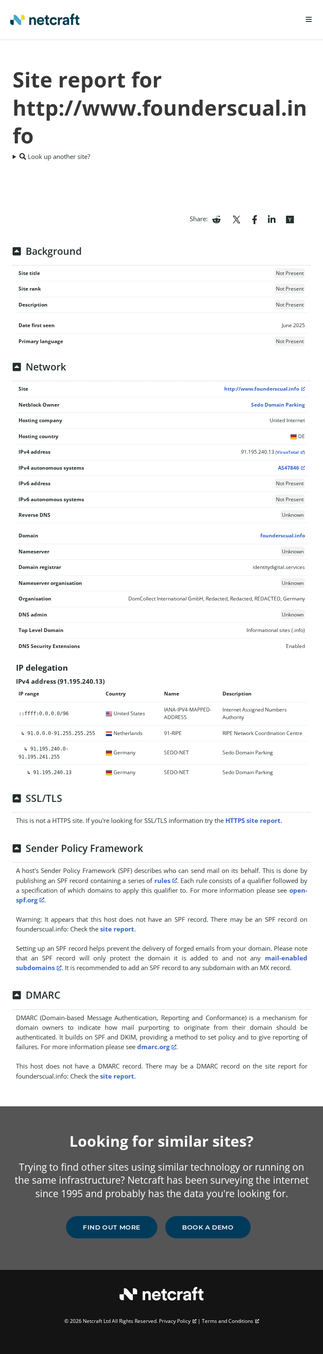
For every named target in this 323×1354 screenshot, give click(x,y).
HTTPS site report (253, 820)
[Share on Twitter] (236, 219)
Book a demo (208, 1227)
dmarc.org (153, 1046)
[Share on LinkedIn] (271, 219)
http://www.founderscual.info (261, 388)
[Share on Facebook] (254, 219)
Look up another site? (58, 156)
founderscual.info (282, 535)
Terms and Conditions (227, 1321)
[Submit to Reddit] (216, 219)
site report (117, 929)
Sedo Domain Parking (278, 404)
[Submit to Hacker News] (290, 219)
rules (162, 880)
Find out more (111, 1227)
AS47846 (288, 467)
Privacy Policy (175, 1321)
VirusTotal (288, 452)
